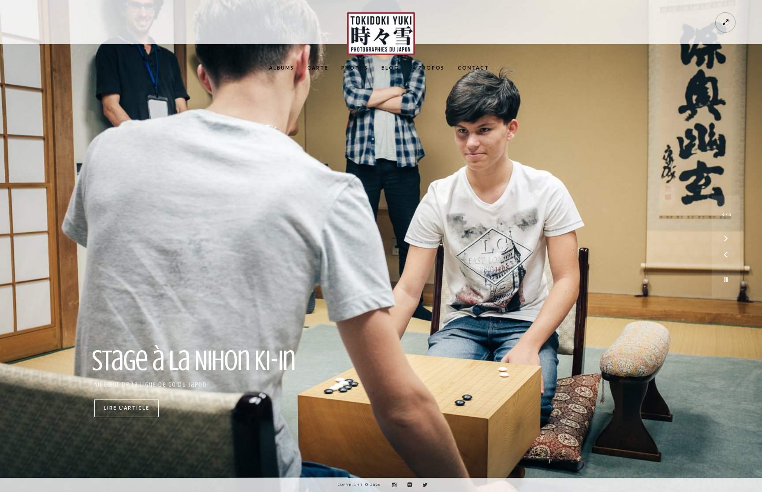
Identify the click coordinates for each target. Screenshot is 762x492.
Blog (390, 67)
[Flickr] (407, 485)
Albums (281, 67)
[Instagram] (392, 485)
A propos (428, 67)
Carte (317, 67)
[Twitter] (422, 485)
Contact (473, 67)
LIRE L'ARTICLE (126, 408)
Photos (354, 67)
